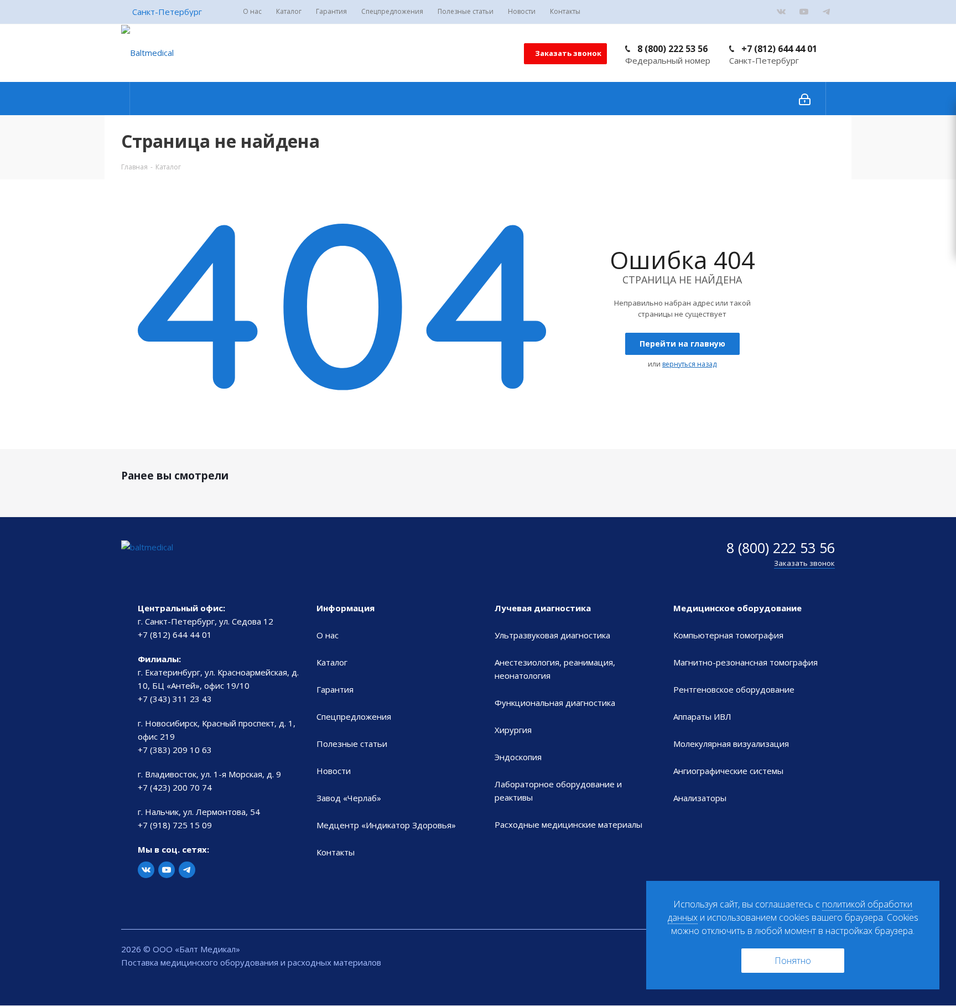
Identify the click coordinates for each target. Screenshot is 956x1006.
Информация (345, 607)
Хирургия (513, 729)
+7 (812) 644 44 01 (779, 49)
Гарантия (335, 689)
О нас (327, 635)
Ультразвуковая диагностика (552, 635)
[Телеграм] (826, 11)
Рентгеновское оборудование (733, 689)
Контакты (335, 852)
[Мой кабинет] (804, 98)
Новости (333, 770)
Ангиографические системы (728, 770)
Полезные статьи (351, 743)
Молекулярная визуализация (731, 743)
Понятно (793, 961)
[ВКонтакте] (781, 11)
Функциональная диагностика (555, 702)
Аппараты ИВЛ (702, 716)
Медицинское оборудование (737, 607)
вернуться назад (689, 364)
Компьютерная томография (728, 635)
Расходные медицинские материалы (568, 824)
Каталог (331, 662)
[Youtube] (803, 11)
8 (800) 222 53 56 (672, 49)
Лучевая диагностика (543, 607)
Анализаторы (699, 797)
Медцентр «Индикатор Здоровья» (386, 824)
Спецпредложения (353, 716)
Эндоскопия (518, 756)
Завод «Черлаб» (348, 797)
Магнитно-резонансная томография (745, 662)
